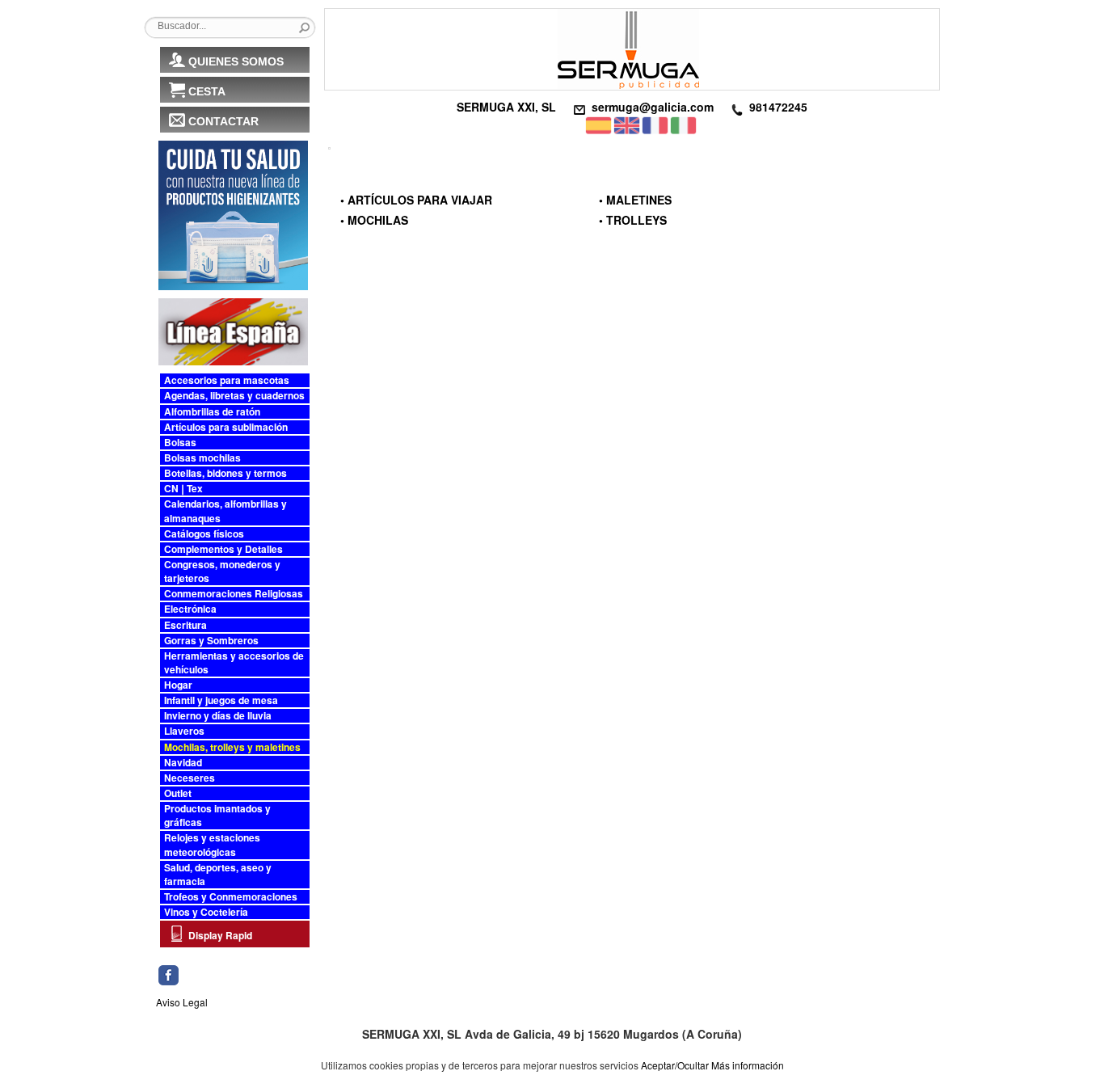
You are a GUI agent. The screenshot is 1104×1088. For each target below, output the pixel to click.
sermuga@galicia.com (653, 107)
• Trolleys (633, 220)
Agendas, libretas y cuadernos (234, 396)
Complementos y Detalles (223, 549)
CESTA (206, 91)
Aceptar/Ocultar (675, 1065)
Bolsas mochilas (202, 458)
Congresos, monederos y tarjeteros (222, 571)
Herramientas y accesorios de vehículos (234, 663)
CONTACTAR (223, 121)
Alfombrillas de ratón (212, 412)
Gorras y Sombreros (211, 640)
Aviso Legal (182, 1002)
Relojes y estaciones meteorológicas (212, 844)
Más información (747, 1065)
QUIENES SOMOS (236, 61)
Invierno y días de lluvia (218, 716)
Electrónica (190, 609)
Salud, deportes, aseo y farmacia (218, 874)
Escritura (185, 625)
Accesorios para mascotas (226, 380)
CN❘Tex (183, 489)
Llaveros (184, 731)
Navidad (183, 763)
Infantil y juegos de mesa (221, 700)
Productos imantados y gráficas (217, 815)
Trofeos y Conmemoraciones (230, 897)
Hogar (178, 685)
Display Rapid (220, 935)
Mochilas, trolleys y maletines (232, 747)
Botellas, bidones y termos (225, 473)
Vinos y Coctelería (206, 912)
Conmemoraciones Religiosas (233, 594)
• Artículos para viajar (416, 200)
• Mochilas (374, 220)
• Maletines (635, 200)
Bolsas (180, 442)
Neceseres (189, 778)
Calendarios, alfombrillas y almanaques (225, 511)
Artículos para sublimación (226, 427)
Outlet (178, 793)
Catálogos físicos (204, 534)
